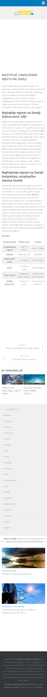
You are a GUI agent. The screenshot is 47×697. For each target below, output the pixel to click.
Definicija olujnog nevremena (16, 573)
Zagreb (7, 527)
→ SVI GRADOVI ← (12, 409)
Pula (6, 450)
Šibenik (7, 492)
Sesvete (7, 468)
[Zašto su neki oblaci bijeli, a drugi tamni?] (12, 379)
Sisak (6, 474)
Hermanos (39, 687)
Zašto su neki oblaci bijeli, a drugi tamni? (11, 391)
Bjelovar (7, 415)
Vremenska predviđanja (13, 606)
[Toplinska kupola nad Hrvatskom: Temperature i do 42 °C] (23, 593)
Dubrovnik (8, 421)
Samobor (8, 462)
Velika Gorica (9, 504)
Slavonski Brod (10, 480)
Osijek (6, 439)
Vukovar (7, 516)
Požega (7, 445)
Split (6, 486)
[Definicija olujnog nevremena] (23, 558)
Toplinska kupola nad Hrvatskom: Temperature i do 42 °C (19, 611)
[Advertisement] (23, 45)
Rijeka (6, 456)
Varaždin (8, 498)
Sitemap (33, 684)
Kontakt (15, 687)
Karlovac (7, 427)
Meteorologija (9, 571)
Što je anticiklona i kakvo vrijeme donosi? (32, 391)
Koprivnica (8, 433)
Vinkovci (7, 510)
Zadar (6, 521)
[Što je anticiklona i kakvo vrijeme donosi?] (34, 379)
